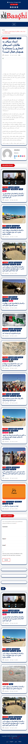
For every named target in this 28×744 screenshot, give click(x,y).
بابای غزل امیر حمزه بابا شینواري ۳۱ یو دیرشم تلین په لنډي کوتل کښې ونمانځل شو (13, 473)
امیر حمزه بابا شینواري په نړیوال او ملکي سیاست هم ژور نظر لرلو (12, 364)
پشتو (16, 741)
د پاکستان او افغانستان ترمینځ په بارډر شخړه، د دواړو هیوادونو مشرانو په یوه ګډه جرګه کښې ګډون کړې (13, 269)
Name (4, 539)
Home (3, 30)
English (11, 741)
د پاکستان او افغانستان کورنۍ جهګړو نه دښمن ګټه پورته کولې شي (13, 304)
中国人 (20, 741)
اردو (7, 741)
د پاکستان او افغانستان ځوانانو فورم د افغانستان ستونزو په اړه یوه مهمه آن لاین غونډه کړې (13, 195)
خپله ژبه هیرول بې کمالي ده (10, 506)
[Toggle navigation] (14, 24)
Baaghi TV (19, 736)
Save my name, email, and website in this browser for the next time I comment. (12, 554)
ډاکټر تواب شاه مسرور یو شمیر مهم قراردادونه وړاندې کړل (12, 399)
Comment (5, 526)
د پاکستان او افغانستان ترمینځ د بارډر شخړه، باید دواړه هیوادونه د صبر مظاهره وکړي (13, 232)
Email (4, 545)
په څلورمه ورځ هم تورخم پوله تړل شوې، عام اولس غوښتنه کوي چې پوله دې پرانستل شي (14, 437)
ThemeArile (16, 738)
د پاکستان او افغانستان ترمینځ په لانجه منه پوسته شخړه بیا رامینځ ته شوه (13, 687)
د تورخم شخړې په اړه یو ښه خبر (11, 333)
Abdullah (7, 55)
